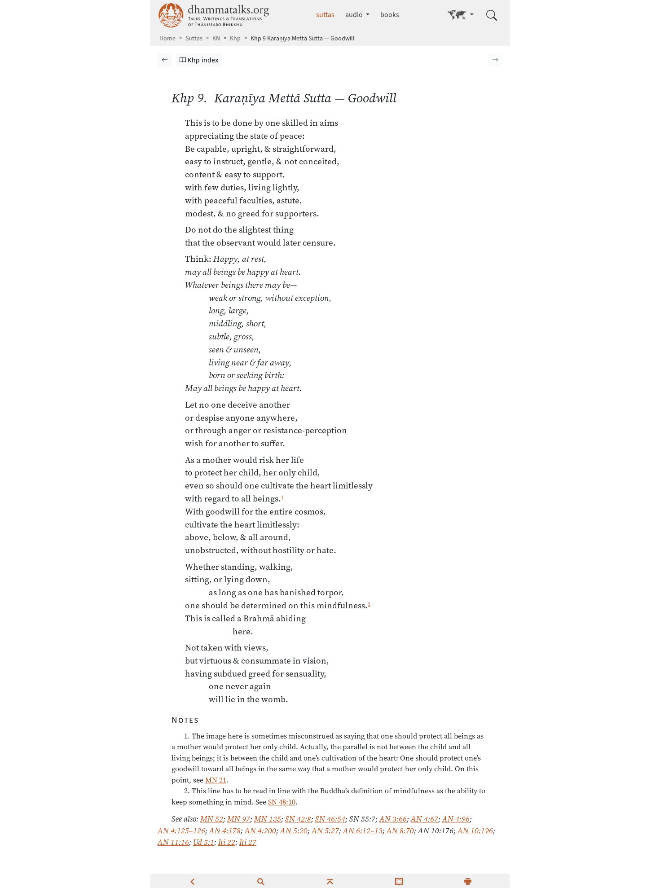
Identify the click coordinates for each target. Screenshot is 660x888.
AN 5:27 (325, 830)
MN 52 (211, 818)
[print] (468, 881)
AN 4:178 (225, 830)
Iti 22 (226, 842)
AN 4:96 (456, 818)
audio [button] (354, 14)
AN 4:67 (424, 818)
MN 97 (238, 818)
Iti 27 (247, 842)
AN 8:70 (400, 830)
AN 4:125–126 (181, 830)
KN (216, 38)
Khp (235, 38)
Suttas (193, 38)
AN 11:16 (173, 842)
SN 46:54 (330, 818)
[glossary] (399, 881)
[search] (261, 881)
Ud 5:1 (203, 842)
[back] (192, 881)
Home (167, 38)
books (389, 14)
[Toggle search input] (491, 15)
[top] (330, 881)
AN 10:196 (475, 830)
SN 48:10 (281, 802)
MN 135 (267, 818)
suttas (325, 14)
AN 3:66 (393, 818)
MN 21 (215, 780)
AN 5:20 (294, 830)
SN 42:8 (298, 818)
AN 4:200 (260, 830)
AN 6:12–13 (363, 830)
